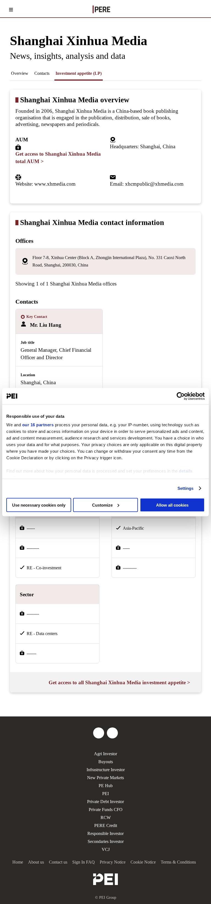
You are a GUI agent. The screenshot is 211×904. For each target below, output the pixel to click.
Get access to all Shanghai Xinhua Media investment (119, 682)
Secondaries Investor (106, 841)
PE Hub (106, 785)
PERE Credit (105, 825)
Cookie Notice (143, 862)
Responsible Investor (105, 833)
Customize (102, 504)
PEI (105, 793)
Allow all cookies (172, 504)
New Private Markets (105, 777)
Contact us (58, 862)
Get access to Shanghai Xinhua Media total (58, 157)
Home (17, 862)
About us (36, 862)
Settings (185, 488)
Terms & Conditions (178, 862)
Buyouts (105, 761)
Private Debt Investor (105, 801)
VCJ (106, 849)
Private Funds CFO (106, 809)
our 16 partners (38, 424)
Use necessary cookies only (38, 504)
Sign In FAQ (83, 862)
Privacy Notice (113, 862)
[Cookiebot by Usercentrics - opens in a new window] (181, 396)
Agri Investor (105, 753)
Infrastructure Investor (106, 769)
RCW (106, 817)
